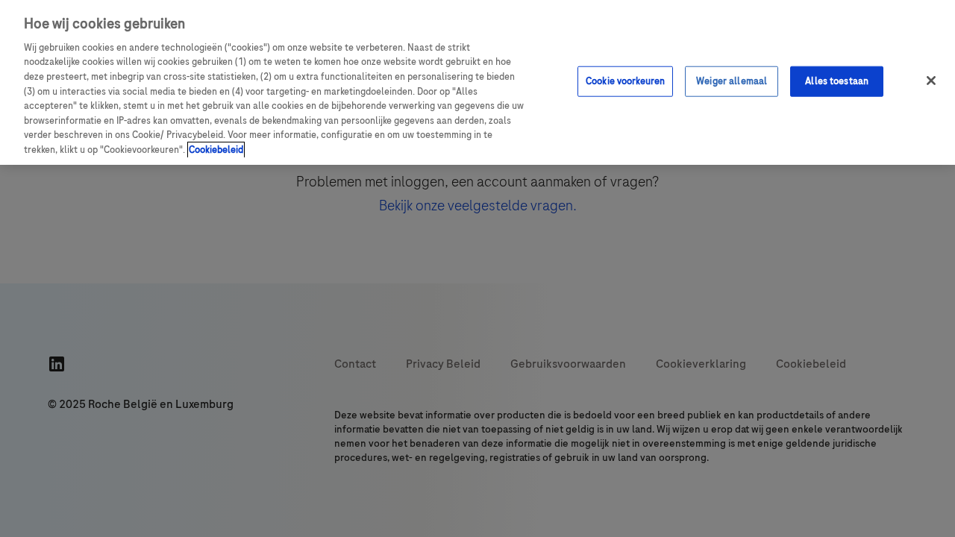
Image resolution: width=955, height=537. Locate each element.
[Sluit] (931, 80)
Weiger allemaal (731, 80)
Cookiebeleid (216, 150)
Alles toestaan (836, 80)
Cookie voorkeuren (625, 80)
